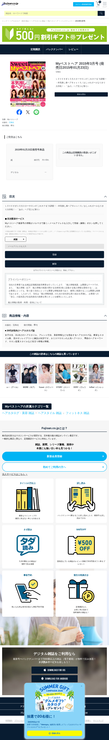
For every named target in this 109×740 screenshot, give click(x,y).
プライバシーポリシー (23, 721)
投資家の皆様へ (85, 721)
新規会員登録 (54, 456)
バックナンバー (67, 21)
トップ (4, 21)
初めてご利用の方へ (54, 467)
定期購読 (35, 49)
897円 (36, 160)
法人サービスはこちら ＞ (15, 474)
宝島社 (11, 122)
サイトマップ (98, 721)
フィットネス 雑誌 (77, 413)
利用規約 (9, 721)
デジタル (15, 172)
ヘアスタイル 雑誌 (38, 21)
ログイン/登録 (84, 4)
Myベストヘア (53, 21)
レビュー (73, 49)
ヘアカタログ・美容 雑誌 (19, 21)
